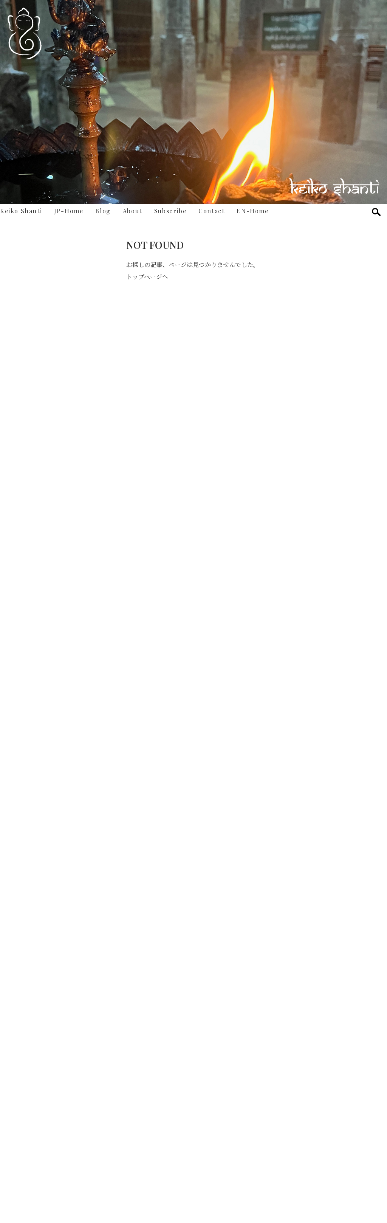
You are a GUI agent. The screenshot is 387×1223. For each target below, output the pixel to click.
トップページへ (147, 277)
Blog (102, 211)
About (132, 211)
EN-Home (252, 211)
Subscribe (170, 211)
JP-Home (68, 211)
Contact (211, 211)
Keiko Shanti (21, 211)
